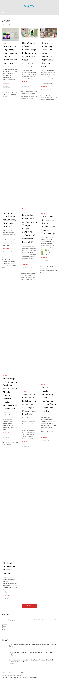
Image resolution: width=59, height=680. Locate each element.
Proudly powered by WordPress (10, 677)
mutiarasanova (6, 87)
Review (5, 43)
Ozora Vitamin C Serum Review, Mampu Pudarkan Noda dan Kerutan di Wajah (32, 653)
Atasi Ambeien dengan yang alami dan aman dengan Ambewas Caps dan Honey (32, 645)
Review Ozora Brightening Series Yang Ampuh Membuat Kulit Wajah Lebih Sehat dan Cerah (31, 660)
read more (6, 83)
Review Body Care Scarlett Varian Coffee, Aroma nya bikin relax (9, 220)
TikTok (3, 628)
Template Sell (33, 677)
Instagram (4, 624)
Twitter (4, 630)
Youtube (4, 626)
